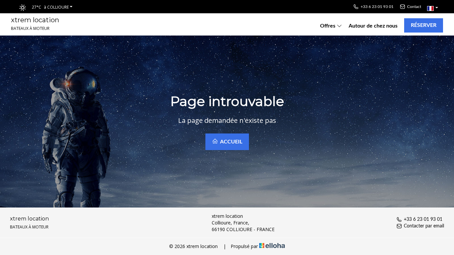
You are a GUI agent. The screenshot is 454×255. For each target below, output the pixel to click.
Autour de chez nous (373, 26)
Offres (328, 26)
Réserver (423, 25)
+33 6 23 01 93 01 (423, 219)
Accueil (230, 141)
